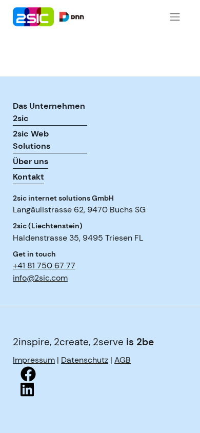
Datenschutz (84, 360)
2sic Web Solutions (31, 139)
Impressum (34, 360)
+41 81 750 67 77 (44, 265)
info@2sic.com (40, 277)
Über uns (30, 161)
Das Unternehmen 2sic (49, 112)
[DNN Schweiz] (64, 17)
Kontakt (28, 176)
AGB (122, 360)
